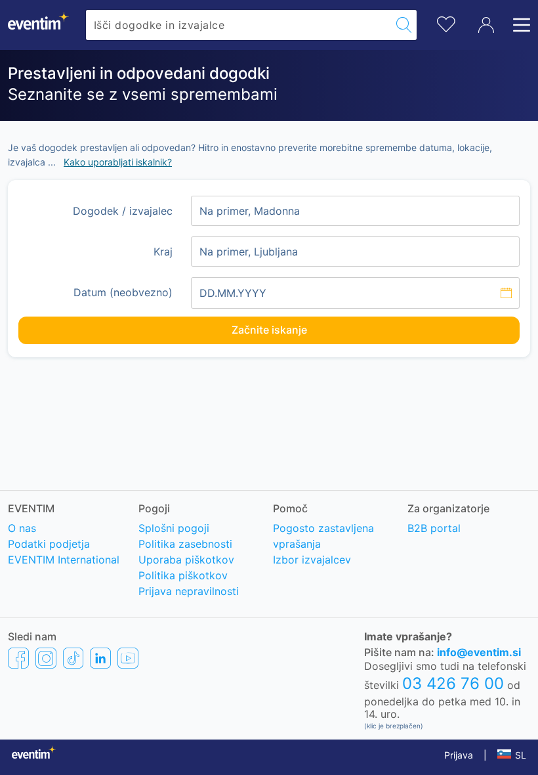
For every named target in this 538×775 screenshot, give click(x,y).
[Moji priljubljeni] (446, 22)
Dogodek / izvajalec (123, 210)
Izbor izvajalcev (312, 559)
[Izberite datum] (355, 293)
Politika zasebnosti (185, 543)
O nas (22, 528)
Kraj (163, 251)
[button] (511, 755)
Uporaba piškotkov (186, 559)
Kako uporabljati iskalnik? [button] (118, 161)
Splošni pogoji (173, 528)
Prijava (458, 755)
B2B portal (434, 528)
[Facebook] (18, 657)
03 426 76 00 (453, 683)
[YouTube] (127, 657)
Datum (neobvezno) (123, 292)
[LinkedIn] (100, 657)
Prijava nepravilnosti (188, 591)
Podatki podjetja (49, 543)
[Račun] (486, 25)
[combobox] (238, 25)
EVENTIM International (63, 559)
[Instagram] (45, 657)
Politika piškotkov (183, 575)
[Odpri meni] (517, 25)
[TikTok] (73, 657)
